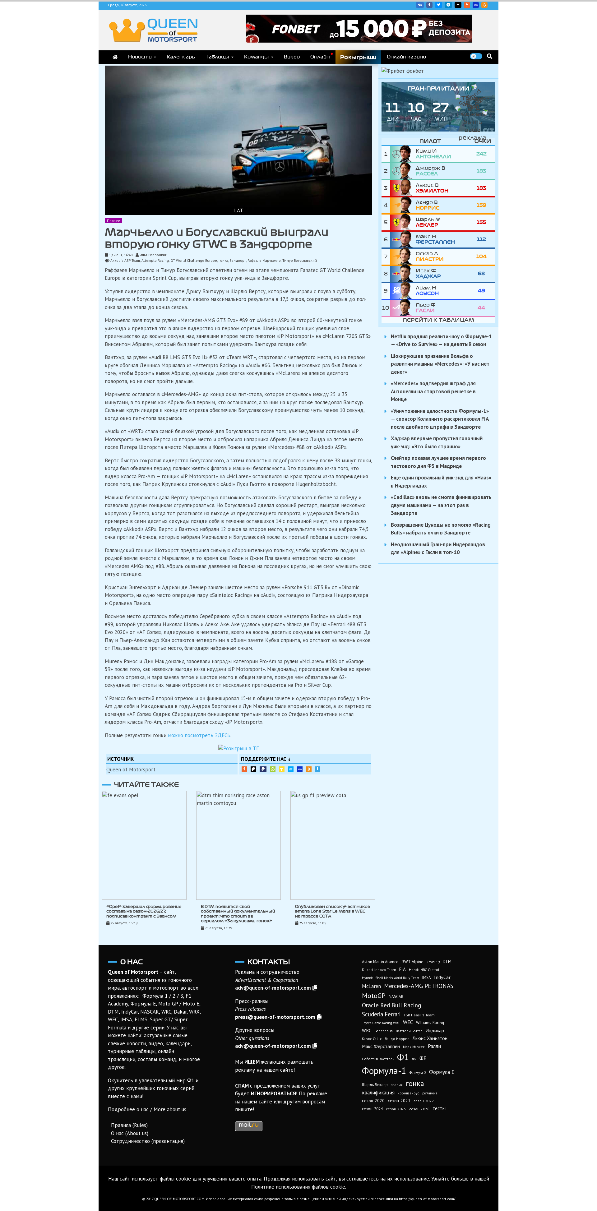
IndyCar (442, 977)
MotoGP (374, 995)
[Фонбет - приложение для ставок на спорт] (359, 40)
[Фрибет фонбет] (403, 70)
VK (420, 5)
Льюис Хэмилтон (429, 1038)
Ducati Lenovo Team (379, 969)
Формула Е (441, 1072)
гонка (223, 260)
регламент (429, 1093)
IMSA (426, 977)
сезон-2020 (373, 1100)
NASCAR (396, 996)
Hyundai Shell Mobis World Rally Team (390, 978)
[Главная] (115, 57)
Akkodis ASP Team (125, 260)
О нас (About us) (129, 1133)
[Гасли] (403, 308)
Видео (292, 57)
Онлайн (320, 57)
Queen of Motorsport (130, 769)
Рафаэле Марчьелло (264, 260)
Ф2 (414, 1059)
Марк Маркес (414, 1046)
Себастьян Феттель (378, 1058)
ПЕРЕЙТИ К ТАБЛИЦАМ (438, 319)
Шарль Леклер (375, 1084)
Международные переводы (300, 769)
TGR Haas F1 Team (419, 1014)
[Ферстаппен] (403, 239)
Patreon (253, 769)
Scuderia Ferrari (381, 1014)
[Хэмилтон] (403, 188)
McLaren (371, 986)
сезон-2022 (424, 1100)
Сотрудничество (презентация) (148, 1141)
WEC (408, 1022)
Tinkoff (282, 769)
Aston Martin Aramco (380, 961)
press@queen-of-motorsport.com (275, 1017)
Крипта (309, 769)
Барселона (384, 1030)
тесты (439, 1108)
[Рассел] (403, 171)
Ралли (434, 1046)
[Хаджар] (403, 274)
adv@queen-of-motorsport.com (273, 987)
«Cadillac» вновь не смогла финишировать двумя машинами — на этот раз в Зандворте (441, 505)
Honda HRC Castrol (424, 969)
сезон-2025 (396, 1109)
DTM (447, 961)
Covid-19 (433, 962)
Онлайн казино (406, 57)
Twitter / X (438, 5)
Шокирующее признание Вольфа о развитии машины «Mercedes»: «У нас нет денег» (440, 364)
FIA (402, 969)
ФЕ (422, 1058)
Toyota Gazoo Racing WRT (381, 1023)
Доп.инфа (317, 769)
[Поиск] (489, 56)
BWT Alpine (412, 961)
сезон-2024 (372, 1109)
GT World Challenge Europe (193, 260)
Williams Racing (430, 1022)
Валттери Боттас (409, 1030)
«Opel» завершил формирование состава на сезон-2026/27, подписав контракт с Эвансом (144, 911)
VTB (291, 769)
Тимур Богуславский (299, 260)
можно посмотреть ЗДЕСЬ (199, 735)
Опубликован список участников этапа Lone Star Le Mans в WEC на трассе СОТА (332, 911)
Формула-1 (384, 1070)
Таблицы (217, 57)
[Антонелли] (403, 154)
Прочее (113, 220)
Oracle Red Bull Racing (391, 1005)
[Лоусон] (403, 291)
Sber (272, 769)
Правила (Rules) (129, 1125)
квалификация (378, 1092)
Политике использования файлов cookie (298, 1186)
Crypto (484, 5)
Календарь (181, 57)
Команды (256, 57)
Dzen (458, 5)
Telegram (448, 5)
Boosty (467, 5)
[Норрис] (403, 205)
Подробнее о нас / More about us (147, 1109)
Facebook (429, 5)
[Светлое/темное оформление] (476, 56)
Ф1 (403, 1057)
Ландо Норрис (397, 1038)
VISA (476, 5)
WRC (367, 1030)
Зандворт (238, 260)
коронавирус (408, 1093)
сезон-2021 (399, 1100)
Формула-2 (418, 1072)
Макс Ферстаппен (381, 1046)
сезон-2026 (419, 1109)
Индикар (434, 1030)
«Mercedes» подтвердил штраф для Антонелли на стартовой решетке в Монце (433, 391)
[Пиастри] (403, 257)
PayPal (263, 769)
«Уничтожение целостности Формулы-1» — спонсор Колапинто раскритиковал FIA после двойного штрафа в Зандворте (440, 419)
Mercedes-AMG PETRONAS (418, 986)
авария (397, 1084)
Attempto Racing (155, 260)
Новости (140, 57)
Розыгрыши (358, 57)
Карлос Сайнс (372, 1039)
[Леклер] (403, 222)
